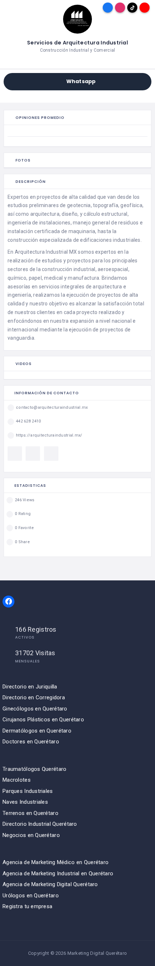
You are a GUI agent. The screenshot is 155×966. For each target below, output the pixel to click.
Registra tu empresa (27, 906)
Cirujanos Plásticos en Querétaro (43, 719)
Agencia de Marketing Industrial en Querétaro (58, 873)
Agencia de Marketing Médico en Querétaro (55, 862)
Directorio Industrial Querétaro (40, 824)
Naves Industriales (25, 802)
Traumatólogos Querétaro (34, 769)
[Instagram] (120, 8)
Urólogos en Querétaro (31, 895)
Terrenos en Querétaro (30, 813)
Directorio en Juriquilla (30, 686)
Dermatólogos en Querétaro (37, 730)
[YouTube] (145, 8)
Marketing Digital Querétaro (97, 953)
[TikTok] (132, 8)
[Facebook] (108, 8)
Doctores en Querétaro (31, 741)
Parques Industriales (28, 791)
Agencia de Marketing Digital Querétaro (50, 884)
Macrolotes (17, 780)
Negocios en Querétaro (31, 835)
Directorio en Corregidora (34, 697)
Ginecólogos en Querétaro (35, 708)
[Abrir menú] (10, 7)
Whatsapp (81, 81)
